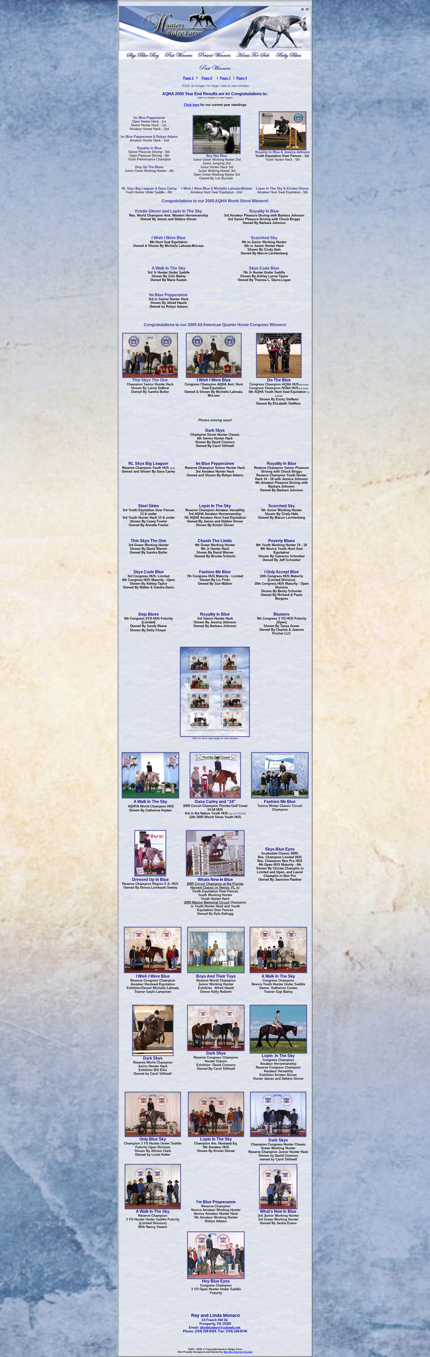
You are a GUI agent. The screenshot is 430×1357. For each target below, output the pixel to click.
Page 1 (188, 78)
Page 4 (241, 78)
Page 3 (225, 78)
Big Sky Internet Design (238, 1352)
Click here (191, 105)
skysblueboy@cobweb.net (220, 1327)
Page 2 (207, 78)
